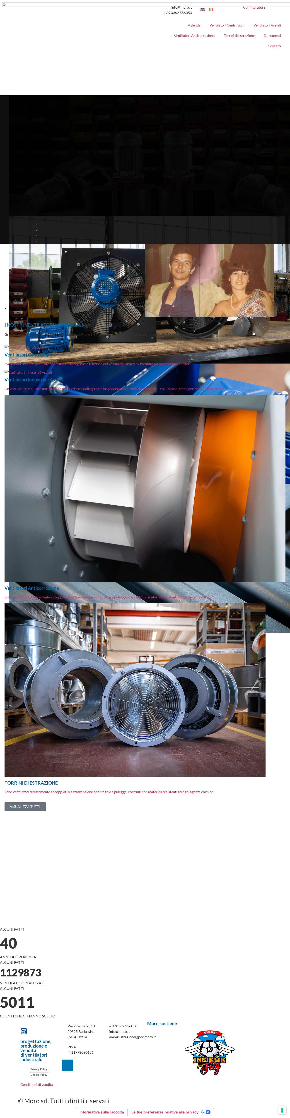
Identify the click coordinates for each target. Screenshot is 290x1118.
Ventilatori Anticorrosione (194, 35)
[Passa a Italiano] (211, 9)
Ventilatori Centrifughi (227, 25)
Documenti (272, 35)
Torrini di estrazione (239, 35)
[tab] (37, 225)
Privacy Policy (39, 1069)
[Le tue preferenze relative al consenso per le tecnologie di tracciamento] (282, 1110)
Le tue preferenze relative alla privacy (164, 1112)
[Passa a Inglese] (202, 9)
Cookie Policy (39, 1074)
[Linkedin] (67, 1065)
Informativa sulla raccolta (102, 1112)
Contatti (274, 46)
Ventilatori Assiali (267, 25)
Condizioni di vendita (36, 1084)
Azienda (194, 25)
